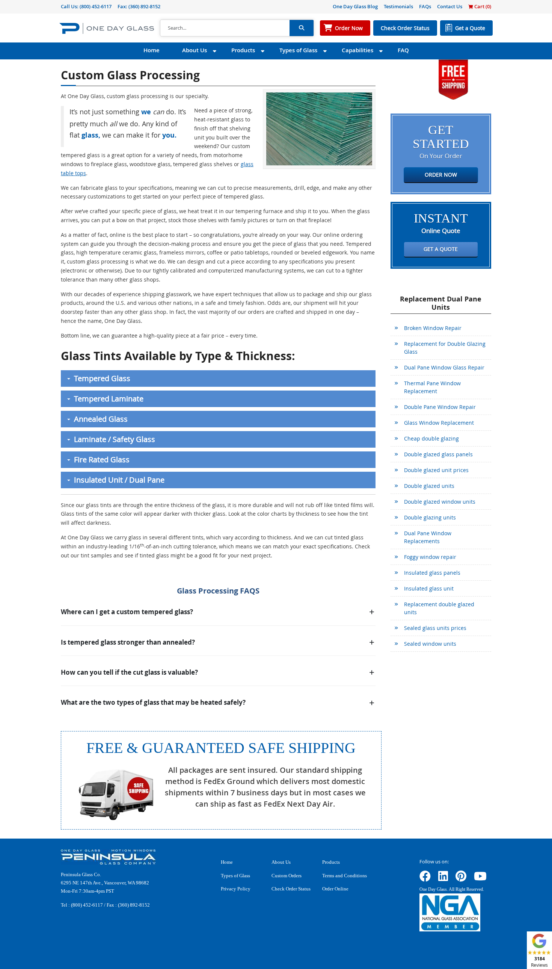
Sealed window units (430, 643)
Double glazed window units (439, 501)
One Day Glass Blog (355, 6)
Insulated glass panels (432, 572)
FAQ (403, 50)
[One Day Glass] (106, 28)
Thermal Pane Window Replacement (432, 387)
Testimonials (398, 6)
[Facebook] (425, 878)
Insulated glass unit (429, 588)
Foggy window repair (430, 556)
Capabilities (357, 50)
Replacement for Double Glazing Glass (445, 347)
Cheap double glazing (431, 438)
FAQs (425, 6)
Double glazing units (430, 517)
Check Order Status (405, 28)
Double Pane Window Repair (440, 406)
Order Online (335, 889)
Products (243, 50)
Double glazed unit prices (436, 470)
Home (151, 50)
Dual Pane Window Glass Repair (444, 367)
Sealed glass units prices (435, 627)
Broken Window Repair (433, 328)
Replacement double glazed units (439, 608)
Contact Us (449, 6)
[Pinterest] (460, 878)
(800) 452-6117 (96, 6)
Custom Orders (286, 875)
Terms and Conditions (344, 875)
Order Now (349, 28)
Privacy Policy (235, 889)
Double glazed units (429, 485)
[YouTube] (480, 878)
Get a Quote (470, 28)
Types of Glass (298, 50)
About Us (194, 50)
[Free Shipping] (453, 78)
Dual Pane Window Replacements (427, 537)
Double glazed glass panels (438, 454)
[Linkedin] (443, 878)
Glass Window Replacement (439, 422)
